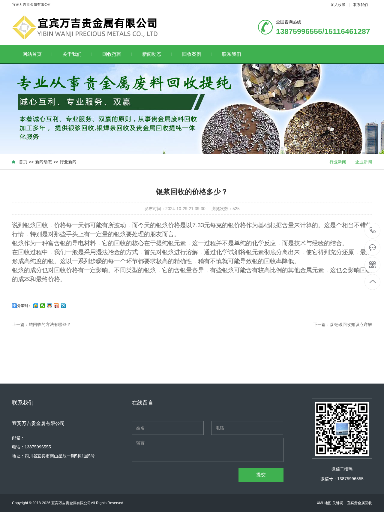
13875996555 (373, 231)
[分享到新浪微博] (56, 305)
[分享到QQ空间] (35, 305)
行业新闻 (68, 161)
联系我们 (360, 5)
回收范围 (112, 54)
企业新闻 (363, 161)
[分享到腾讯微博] (63, 305)
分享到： (24, 306)
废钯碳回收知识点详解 (351, 324)
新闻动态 (151, 54)
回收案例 (191, 54)
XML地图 (324, 503)
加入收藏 (338, 5)
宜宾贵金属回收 (359, 503)
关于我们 (72, 54)
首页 (23, 161)
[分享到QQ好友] (49, 305)
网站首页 (32, 54)
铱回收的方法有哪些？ (50, 324)
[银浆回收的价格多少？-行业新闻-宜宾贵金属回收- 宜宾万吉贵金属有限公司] (89, 27)
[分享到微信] (42, 305)
